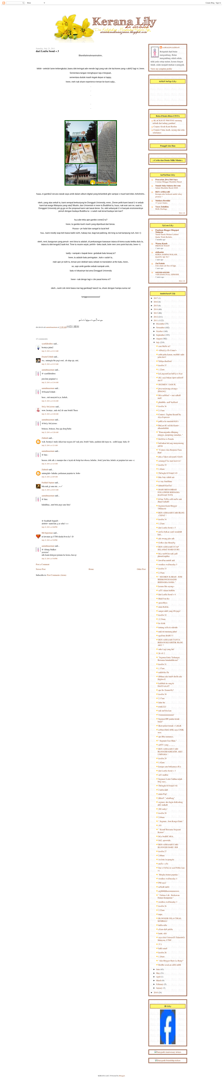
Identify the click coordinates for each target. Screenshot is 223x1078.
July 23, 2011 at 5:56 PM (49, 558)
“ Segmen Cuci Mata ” (167, 740)
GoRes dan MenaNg (166, 542)
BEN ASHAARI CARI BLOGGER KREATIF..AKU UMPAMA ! (170, 751)
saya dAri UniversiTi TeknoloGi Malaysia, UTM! (171, 938)
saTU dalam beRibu (166, 590)
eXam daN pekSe (165, 929)
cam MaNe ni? (164, 346)
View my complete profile (161, 68)
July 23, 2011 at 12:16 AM (50, 382)
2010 (156, 992)
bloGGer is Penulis (166, 439)
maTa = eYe (163, 863)
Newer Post (40, 569)
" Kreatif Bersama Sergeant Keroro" (169, 831)
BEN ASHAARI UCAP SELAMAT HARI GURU (169, 548)
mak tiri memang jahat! (167, 631)
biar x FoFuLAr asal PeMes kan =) (171, 869)
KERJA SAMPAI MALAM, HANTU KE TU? (166, 255)
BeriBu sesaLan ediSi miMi (169, 964)
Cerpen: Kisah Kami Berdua (165, 126)
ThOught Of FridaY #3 (167, 473)
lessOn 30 (162, 694)
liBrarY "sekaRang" (166, 798)
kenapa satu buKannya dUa (169, 766)
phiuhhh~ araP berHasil (168, 402)
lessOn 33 (162, 568)
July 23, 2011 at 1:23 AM (50, 464)
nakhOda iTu (163, 672)
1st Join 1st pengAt (166, 859)
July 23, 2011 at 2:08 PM (49, 527)
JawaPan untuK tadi (166, 560)
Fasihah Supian (48, 482)
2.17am (161, 698)
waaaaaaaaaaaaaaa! (166, 714)
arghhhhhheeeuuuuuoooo (168, 891)
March (159, 980)
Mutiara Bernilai (162, 200)
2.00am (161, 855)
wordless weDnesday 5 (167, 564)
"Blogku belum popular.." (168, 874)
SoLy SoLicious (48, 406)
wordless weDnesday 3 (167, 901)
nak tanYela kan (164, 710)
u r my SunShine (165, 481)
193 (159, 825)
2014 (156, 309)
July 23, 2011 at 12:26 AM (50, 432)
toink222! (162, 706)
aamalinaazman (52, 327)
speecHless (162, 602)
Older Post (141, 569)
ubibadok (159, 252)
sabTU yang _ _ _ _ (166, 744)
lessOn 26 (162, 906)
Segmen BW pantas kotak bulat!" (168, 720)
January (159, 988)
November (160, 327)
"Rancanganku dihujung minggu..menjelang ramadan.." (170, 433)
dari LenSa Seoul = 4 (167, 594)
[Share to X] (73, 326)
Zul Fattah (160, 263)
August (159, 338)
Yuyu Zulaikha (162, 206)
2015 (156, 305)
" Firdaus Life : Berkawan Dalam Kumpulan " (169, 896)
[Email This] (68, 326)
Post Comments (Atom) (56, 575)
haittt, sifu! (162, 933)
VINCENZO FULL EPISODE (167, 274)
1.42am (161, 762)
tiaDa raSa (162, 925)
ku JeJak (161, 623)
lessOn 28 (162, 813)
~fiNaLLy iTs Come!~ (167, 350)
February (160, 984)
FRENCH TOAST (162, 245)
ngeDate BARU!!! (165, 635)
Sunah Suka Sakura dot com (168, 185)
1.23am (161, 523)
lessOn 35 (162, 465)
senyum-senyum (162, 272)
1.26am (161, 956)
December (160, 323)
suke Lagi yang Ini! (166, 649)
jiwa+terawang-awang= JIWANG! (168, 390)
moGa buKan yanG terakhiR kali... (170, 533)
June (158, 969)
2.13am (161, 410)
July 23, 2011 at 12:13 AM (50, 351)
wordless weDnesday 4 (167, 878)
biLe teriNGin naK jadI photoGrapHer (167, 555)
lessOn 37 (162, 365)
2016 (156, 301)
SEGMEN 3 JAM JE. (167, 384)
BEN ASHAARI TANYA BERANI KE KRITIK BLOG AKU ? (170, 642)
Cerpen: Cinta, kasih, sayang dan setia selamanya (169, 131)
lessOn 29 (162, 758)
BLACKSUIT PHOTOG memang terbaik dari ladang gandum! (167, 121)
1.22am (161, 369)
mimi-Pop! (162, 794)
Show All (182, 213)
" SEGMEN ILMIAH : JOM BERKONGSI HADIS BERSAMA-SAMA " (170, 579)
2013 (156, 313)
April (158, 976)
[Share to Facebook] (75, 326)
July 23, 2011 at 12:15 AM (50, 364)
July (158, 342)
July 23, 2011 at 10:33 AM (50, 490)
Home (91, 569)
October (159, 331)
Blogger (122, 1076)
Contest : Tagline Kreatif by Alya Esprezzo (169, 415)
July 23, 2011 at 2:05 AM (50, 477)
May (158, 973)
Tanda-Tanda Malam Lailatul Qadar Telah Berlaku (166, 235)
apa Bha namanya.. (166, 736)
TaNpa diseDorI (165, 361)
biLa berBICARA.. (166, 836)
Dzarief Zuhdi (47, 356)
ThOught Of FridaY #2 (167, 785)
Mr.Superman (47, 532)
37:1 (160, 944)
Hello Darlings (161, 209)
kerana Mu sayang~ (166, 586)
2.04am (161, 817)
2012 (156, 316)
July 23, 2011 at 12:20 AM (50, 414)
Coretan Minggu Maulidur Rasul (168, 181)
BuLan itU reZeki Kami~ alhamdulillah (168, 426)
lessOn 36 (162, 406)
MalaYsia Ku (163, 598)
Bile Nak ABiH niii (166, 477)
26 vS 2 (161, 653)
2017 (156, 298)
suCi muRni (163, 774)
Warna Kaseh (161, 243)
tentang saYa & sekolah (167, 627)
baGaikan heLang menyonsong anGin (171, 444)
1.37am (161, 668)
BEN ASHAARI (162, 191)
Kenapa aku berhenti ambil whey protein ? (168, 195)
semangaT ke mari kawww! (169, 460)
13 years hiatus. (161, 202)
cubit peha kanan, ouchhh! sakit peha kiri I (171, 355)
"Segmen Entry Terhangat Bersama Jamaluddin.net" (169, 658)
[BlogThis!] (70, 326)
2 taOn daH (163, 789)
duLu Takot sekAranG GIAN (170, 456)
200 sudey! (162, 809)
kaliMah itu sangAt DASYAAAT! (166, 684)
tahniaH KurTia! (165, 485)
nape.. (160, 914)
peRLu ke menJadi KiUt (168, 421)
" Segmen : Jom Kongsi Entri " (171, 821)
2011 (156, 320)
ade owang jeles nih (166, 538)
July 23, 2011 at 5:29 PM (49, 540)
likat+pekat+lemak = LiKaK (169, 725)
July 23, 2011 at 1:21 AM (50, 445)
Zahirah (45, 438)
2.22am (161, 910)
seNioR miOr (163, 886)
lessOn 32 (162, 615)
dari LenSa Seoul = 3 (167, 770)
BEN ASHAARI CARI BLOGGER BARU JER (168, 845)
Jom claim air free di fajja (165, 265)
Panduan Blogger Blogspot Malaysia (167, 231)
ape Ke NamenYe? (166, 690)
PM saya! (162, 882)
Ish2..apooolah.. (164, 840)
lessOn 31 (162, 664)
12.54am (161, 619)
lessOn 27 (162, 851)
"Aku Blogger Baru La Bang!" (171, 960)
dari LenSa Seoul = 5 (167, 527)
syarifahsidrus (47, 343)
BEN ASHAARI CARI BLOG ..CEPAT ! (171, 514)
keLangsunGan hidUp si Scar (170, 373)
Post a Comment (42, 564)
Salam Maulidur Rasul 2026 (166, 187)
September (160, 335)
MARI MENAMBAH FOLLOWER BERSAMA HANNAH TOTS (169, 492)
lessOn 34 (162, 519)
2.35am (161, 572)
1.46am (161, 469)
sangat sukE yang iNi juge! (169, 611)
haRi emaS (162, 948)
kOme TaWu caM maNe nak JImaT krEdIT (170, 500)
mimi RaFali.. (163, 606)
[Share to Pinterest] (78, 326)
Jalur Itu (161, 702)
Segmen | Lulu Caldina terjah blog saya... (170, 780)
